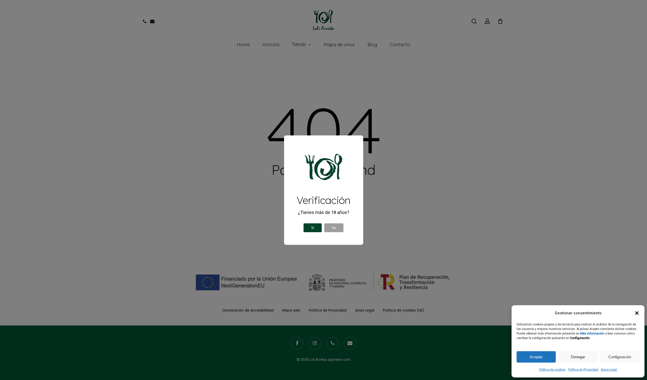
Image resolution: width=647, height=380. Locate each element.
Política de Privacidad (583, 369)
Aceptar (536, 357)
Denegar (578, 357)
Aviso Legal (609, 369)
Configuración (619, 357)
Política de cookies (552, 369)
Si (312, 228)
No (334, 228)
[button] (636, 313)
